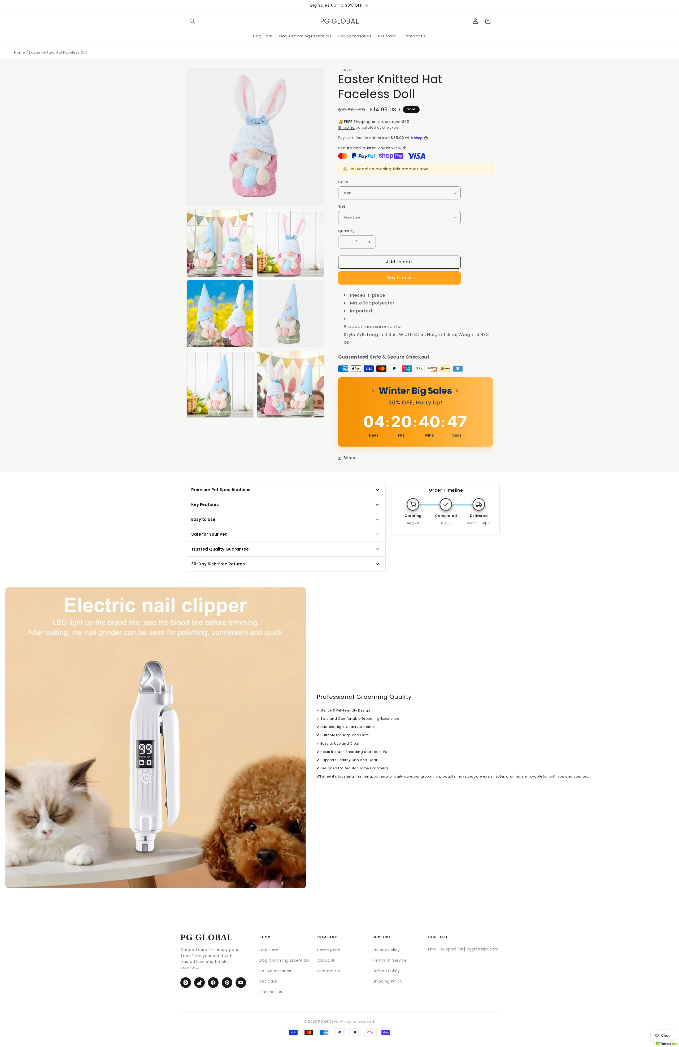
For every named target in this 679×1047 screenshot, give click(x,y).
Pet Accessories (275, 971)
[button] (192, 21)
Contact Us (270, 991)
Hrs (401, 435)
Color (343, 182)
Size (342, 206)
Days (374, 435)
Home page (329, 950)
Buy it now (399, 278)
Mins (429, 435)
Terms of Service (390, 960)
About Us (326, 960)
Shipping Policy (387, 981)
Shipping (346, 127)
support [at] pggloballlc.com (470, 949)
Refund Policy (386, 971)
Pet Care (268, 981)
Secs (457, 435)
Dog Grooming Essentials (284, 960)
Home (19, 52)
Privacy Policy (386, 950)
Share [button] (349, 457)
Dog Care (268, 950)
